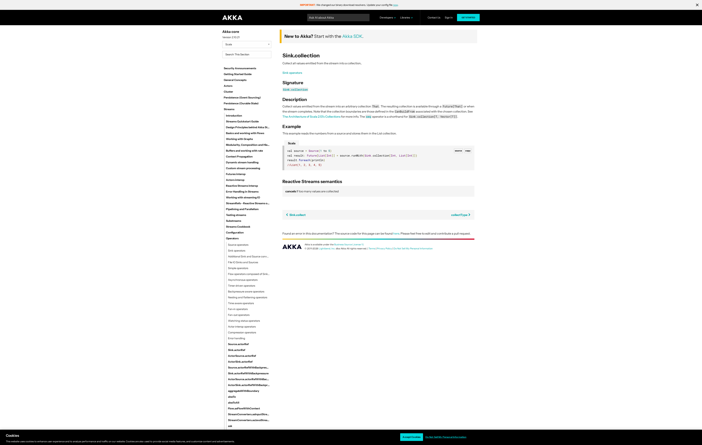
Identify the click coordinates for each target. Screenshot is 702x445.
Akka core (230, 31)
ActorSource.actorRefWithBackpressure (249, 379)
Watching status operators (244, 320)
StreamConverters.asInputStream (249, 414)
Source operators (238, 244)
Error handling (236, 338)
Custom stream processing (243, 168)
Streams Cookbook (238, 226)
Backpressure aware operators (246, 291)
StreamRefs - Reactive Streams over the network (248, 203)
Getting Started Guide (238, 74)
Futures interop (236, 174)
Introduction (234, 115)
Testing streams (236, 215)
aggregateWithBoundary (243, 391)
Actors (228, 86)
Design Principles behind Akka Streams (248, 127)
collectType (459, 215)
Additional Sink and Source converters (249, 256)
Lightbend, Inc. (327, 248)
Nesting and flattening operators (247, 297)
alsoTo (232, 396)
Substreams (233, 220)
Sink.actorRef (236, 350)
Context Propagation (239, 156)
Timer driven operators (241, 285)
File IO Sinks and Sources (243, 262)
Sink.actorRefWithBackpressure (248, 373)
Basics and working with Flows (245, 133)
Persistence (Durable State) (241, 103)
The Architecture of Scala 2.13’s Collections (311, 116)
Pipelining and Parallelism (242, 209)
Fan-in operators (238, 309)
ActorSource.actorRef (242, 355)
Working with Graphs (239, 139)
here (396, 233)
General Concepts (235, 80)
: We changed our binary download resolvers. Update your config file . (349, 5)
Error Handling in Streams (242, 191)
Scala (291, 143)
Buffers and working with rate (244, 150)
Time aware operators (241, 303)
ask (230, 426)
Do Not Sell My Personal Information (446, 436)
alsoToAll (233, 402)
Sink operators (236, 250)
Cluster (228, 91)
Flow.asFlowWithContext (244, 408)
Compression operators (242, 332)
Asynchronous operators (243, 280)
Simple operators (238, 268)
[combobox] (246, 54)
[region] (351, 437)
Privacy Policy (384, 248)
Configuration (235, 232)
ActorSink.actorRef (240, 361)
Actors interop (235, 180)
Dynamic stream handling (242, 162)
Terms (372, 248)
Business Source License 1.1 (348, 244)
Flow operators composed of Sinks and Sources (249, 274)
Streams (229, 109)
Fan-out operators (239, 315)
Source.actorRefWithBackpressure (249, 367)
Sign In (449, 17)
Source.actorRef (238, 344)
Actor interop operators (242, 326)
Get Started (468, 17)
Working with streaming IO (243, 197)
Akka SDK (352, 36)
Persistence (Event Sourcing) (242, 97)
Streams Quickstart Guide (242, 121)
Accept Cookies (411, 436)
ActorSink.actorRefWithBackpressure (249, 385)
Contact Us (434, 17)
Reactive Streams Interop (242, 185)
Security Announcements (240, 68)
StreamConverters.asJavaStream (249, 420)
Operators (232, 238)
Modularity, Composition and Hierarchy (248, 145)
